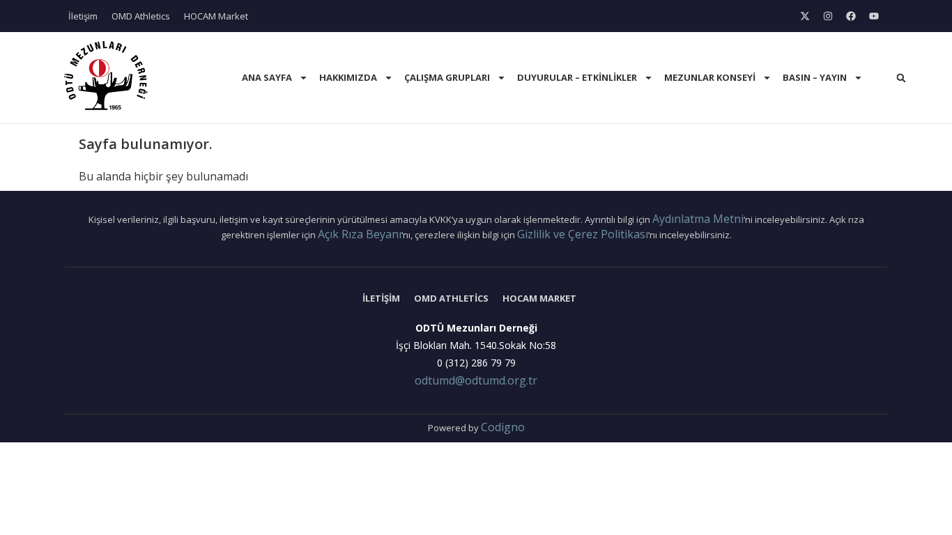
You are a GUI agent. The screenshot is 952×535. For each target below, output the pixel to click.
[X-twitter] (805, 16)
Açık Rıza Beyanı (359, 234)
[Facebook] (851, 16)
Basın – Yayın (815, 77)
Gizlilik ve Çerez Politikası (582, 234)
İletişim (83, 16)
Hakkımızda (348, 77)
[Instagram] (828, 16)
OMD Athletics (141, 16)
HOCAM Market (216, 16)
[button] (901, 78)
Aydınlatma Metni (698, 218)
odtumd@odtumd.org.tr (476, 380)
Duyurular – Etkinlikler (577, 77)
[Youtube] (874, 16)
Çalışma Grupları (447, 77)
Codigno (503, 427)
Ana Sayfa (267, 77)
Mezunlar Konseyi (709, 77)
